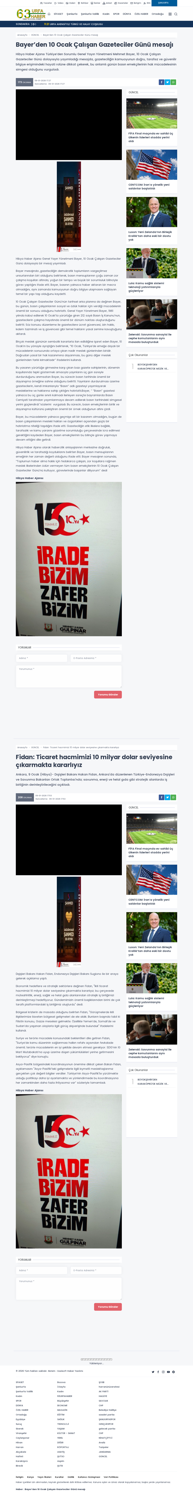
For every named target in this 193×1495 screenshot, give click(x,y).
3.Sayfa (61, 1386)
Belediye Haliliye (107, 1410)
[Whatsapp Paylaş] (173, 82)
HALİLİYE (103, 1396)
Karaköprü (22, 1461)
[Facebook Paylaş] (161, 82)
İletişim (19, 1477)
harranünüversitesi (109, 1386)
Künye (30, 1477)
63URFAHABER (64, 1396)
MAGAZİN (62, 1410)
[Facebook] (158, 1372)
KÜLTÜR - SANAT (66, 1433)
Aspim (60, 1461)
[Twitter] (153, 1372)
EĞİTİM (60, 1414)
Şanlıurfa (72, 14)
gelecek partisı (107, 1428)
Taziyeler (104, 1447)
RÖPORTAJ (63, 1447)
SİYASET (58, 14)
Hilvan (19, 1442)
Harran (20, 1447)
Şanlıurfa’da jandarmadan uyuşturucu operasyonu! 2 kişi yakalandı (89, 24)
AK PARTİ (103, 1391)
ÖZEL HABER (141, 14)
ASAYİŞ (61, 1451)
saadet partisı (107, 1414)
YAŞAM (61, 1428)
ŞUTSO (60, 1456)
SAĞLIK (61, 1419)
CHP (101, 1405)
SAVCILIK (103, 1400)
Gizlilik (71, 1477)
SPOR (116, 14)
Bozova (61, 1382)
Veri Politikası (111, 1477)
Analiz (102, 1442)
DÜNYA (127, 14)
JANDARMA (105, 1451)
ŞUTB (60, 1465)
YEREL (60, 1437)
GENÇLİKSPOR (106, 1424)
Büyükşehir (63, 1400)
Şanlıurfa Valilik (90, 14)
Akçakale (21, 1451)
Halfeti (19, 1456)
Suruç (19, 1424)
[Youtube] (168, 1372)
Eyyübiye (20, 1419)
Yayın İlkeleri (44, 1477)
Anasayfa (22, 34)
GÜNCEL (35, 34)
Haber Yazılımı (75, 1370)
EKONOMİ (62, 1405)
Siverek (20, 1428)
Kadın (106, 14)
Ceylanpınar (22, 1437)
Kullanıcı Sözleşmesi (89, 1477)
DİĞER (60, 1442)
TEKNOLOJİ (63, 1424)
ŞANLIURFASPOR (107, 1419)
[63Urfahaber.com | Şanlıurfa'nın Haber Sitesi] (31, 13)
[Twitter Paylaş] (167, 82)
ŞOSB (101, 1382)
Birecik (19, 1465)
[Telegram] (173, 1372)
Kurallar (59, 1477)
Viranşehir (21, 1433)
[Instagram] (163, 1372)
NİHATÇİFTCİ (105, 1437)
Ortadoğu (157, 14)
